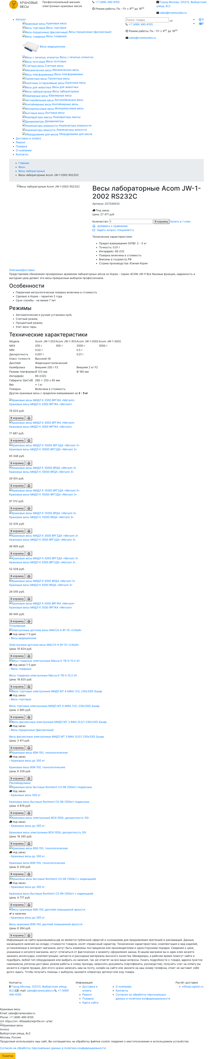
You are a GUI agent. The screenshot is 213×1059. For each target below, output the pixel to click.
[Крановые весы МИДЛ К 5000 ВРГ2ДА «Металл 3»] (43, 558)
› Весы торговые (20, 699)
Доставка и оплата (28, 138)
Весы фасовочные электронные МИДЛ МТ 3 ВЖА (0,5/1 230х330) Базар (56, 736)
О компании (24, 150)
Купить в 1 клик (180, 221)
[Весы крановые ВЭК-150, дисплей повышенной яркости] (47, 909)
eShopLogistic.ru (192, 986)
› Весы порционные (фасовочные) (31, 730)
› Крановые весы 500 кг (25, 795)
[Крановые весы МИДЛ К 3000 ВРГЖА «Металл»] (42, 422)
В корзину (161, 221)
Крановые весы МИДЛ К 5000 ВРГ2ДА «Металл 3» (42, 562)
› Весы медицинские (22, 638)
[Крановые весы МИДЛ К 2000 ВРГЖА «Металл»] (42, 399)
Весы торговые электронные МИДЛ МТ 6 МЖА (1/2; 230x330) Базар (54, 706)
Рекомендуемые (20, 783)
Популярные (17, 625)
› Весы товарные (20, 668)
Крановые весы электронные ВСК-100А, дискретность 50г (47, 832)
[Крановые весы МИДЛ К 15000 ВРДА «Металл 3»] (42, 512)
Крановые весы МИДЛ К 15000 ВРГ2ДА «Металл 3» (43, 494)
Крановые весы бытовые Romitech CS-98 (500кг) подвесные (49, 801)
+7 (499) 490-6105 (107, 2)
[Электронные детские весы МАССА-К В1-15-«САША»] (45, 629)
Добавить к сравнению (112, 226)
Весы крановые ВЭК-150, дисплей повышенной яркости (46, 924)
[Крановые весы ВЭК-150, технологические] (38, 752)
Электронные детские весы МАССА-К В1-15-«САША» (44, 644)
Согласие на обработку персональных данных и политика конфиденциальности (53, 1048)
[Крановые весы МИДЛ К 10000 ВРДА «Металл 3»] (42, 467)
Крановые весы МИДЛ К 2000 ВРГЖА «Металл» (40, 404)
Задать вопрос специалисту (114, 230)
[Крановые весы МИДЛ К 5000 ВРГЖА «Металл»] (42, 603)
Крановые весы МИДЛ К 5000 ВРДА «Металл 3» (41, 585)
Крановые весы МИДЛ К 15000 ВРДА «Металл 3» (41, 517)
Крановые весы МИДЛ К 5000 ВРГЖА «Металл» (40, 607)
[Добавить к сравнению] (29, 417)
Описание (15, 270)
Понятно (7, 1056)
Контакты (22, 154)
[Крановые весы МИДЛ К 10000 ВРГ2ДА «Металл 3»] (44, 445)
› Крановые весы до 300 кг (27, 760)
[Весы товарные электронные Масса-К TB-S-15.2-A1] (44, 660)
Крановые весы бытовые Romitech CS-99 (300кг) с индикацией (51, 893)
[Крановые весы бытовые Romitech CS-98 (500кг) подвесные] (50, 787)
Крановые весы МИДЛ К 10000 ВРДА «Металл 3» (41, 471)
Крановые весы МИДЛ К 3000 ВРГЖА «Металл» (40, 426)
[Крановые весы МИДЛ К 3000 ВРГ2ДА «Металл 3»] (43, 535)
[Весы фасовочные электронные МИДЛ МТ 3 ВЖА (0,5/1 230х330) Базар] (58, 721)
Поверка (21, 146)
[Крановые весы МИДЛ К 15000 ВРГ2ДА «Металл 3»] (44, 490)
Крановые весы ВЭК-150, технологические (37, 767)
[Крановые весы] (23, 8)
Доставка (28, 270)
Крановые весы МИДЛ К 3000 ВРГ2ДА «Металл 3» (42, 539)
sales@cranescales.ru (173, 12)
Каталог (21, 19)
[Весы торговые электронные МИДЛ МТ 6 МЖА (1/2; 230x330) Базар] (55, 691)
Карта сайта (90, 1002)
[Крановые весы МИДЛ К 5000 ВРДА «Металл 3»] (42, 580)
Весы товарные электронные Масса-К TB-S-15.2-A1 (43, 675)
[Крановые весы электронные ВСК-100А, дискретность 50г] (49, 817)
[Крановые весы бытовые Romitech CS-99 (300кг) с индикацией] (52, 878)
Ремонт (20, 142)
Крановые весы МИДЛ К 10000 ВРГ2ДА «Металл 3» (43, 449)
